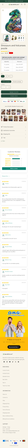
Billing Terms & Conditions (8, 419)
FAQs (4, 400)
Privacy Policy (6, 406)
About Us (5, 394)
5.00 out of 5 (17, 154)
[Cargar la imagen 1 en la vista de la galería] (6, 38)
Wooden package (17, 81)
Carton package (6, 81)
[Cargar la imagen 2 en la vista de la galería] (14, 38)
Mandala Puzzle (6, 376)
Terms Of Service (6, 409)
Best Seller (5, 379)
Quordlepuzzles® (15, 445)
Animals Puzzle (6, 373)
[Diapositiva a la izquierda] (1, 38)
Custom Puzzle (6, 370)
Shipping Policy (6, 403)
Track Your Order (6, 385)
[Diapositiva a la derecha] (26, 38)
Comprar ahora (14, 96)
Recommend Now (13, 347)
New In (4, 382)
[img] (5, 181)
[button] (2, 4)
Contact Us (5, 397)
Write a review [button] (14, 168)
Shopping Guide (6, 412)
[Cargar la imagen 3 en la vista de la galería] (21, 38)
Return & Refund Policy (8, 415)
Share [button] (3, 141)
